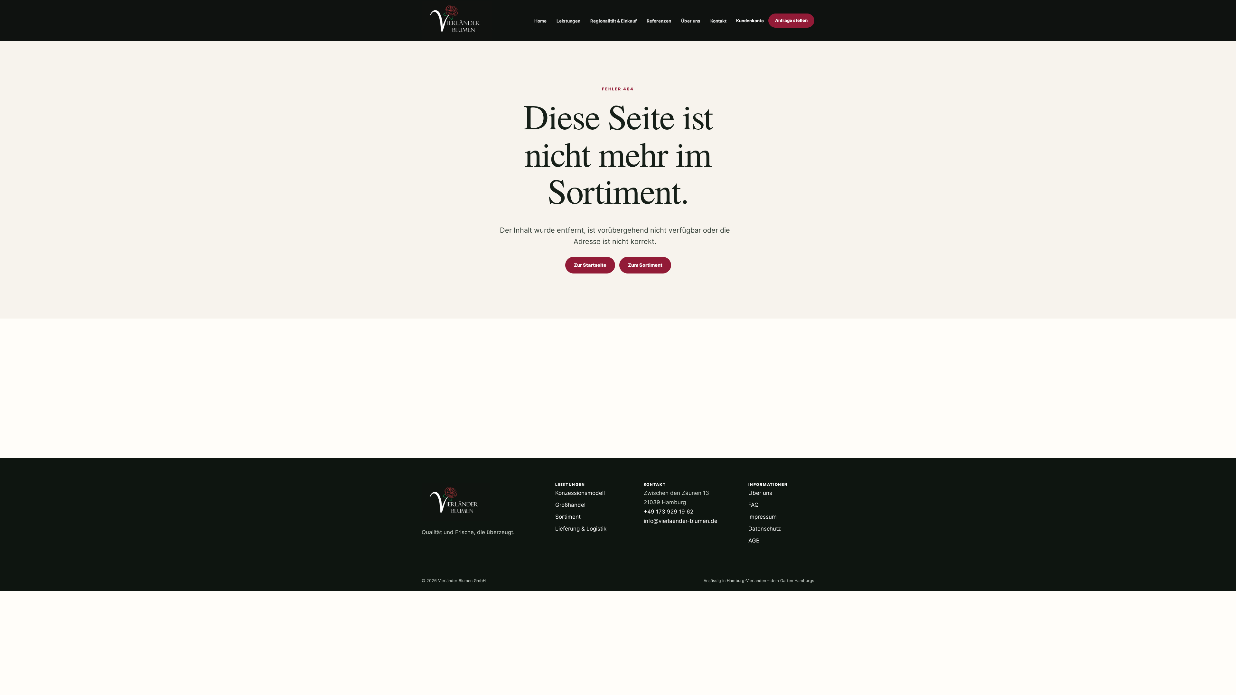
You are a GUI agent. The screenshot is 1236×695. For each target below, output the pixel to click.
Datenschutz (764, 528)
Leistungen (568, 20)
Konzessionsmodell (580, 493)
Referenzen (659, 20)
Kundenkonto (750, 20)
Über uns (690, 20)
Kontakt (718, 20)
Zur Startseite (590, 265)
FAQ (753, 505)
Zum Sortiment (645, 265)
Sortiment (568, 517)
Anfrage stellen (791, 20)
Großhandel (570, 505)
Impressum (762, 517)
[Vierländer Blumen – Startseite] (457, 21)
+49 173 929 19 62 (668, 511)
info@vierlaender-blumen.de (680, 521)
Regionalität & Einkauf (613, 20)
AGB (754, 540)
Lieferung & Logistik (580, 528)
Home (540, 20)
